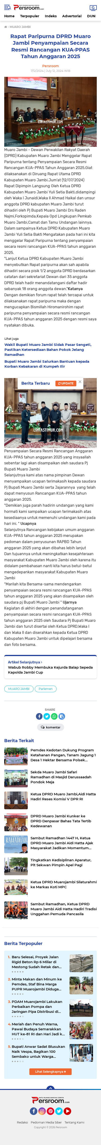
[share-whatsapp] (54, 716)
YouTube (71, 1117)
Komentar (52, 727)
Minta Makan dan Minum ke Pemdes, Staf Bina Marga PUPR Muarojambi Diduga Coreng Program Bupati (37, 984)
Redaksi (22, 1122)
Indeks (51, 16)
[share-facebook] (39, 716)
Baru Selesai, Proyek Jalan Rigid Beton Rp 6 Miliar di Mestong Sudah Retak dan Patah (35, 962)
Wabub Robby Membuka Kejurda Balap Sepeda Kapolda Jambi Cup (50, 670)
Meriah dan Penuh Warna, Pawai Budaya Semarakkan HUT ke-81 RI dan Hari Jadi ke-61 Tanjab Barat (39, 1029)
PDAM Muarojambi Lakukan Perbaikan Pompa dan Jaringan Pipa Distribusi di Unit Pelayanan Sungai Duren (38, 1006)
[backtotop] (50, 1090)
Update (67, 383)
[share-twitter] (46, 716)
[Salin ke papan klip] (61, 716)
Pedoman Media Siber (46, 1122)
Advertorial (72, 16)
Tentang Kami (74, 1122)
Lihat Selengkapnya (49, 1071)
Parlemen (46, 689)
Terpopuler (29, 16)
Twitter (61, 1117)
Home (9, 16)
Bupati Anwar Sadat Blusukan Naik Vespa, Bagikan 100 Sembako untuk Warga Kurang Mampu (38, 1051)
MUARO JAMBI (19, 689)
